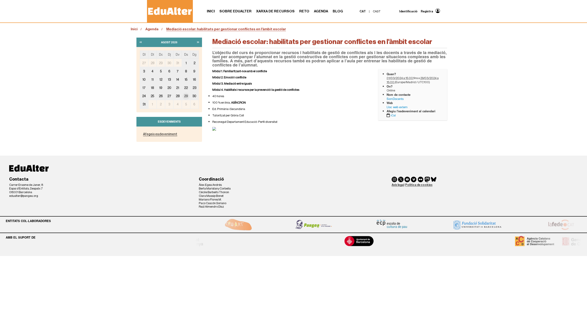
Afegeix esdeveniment (160, 134)
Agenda (321, 11)
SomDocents (395, 98)
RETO (304, 11)
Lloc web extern (397, 107)
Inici (211, 11)
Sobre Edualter (235, 11)
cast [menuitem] (377, 11)
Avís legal (398, 184)
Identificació (408, 11)
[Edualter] (170, 11)
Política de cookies (418, 184)
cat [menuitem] (363, 11)
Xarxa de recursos (275, 11)
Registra (427, 11)
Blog (338, 11)
